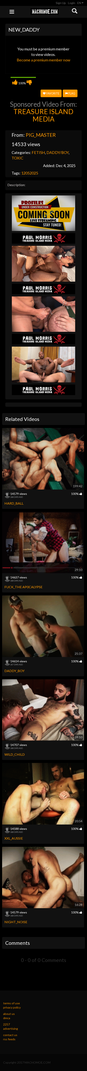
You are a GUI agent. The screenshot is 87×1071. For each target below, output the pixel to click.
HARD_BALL (13, 503)
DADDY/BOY (57, 152)
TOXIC (17, 158)
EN (79, 3)
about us (9, 1014)
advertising (10, 1028)
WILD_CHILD (14, 754)
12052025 (29, 173)
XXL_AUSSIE (13, 838)
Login (71, 3)
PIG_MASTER (41, 135)
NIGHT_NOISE (15, 922)
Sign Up (61, 3)
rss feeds (9, 1039)
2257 (6, 1024)
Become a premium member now (43, 60)
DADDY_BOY (14, 671)
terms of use (11, 1003)
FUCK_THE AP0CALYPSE (23, 587)
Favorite (52, 93)
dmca (6, 1018)
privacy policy (12, 1007)
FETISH (38, 152)
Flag (71, 93)
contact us (10, 1035)
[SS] (43, 213)
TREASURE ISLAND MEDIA (43, 115)
